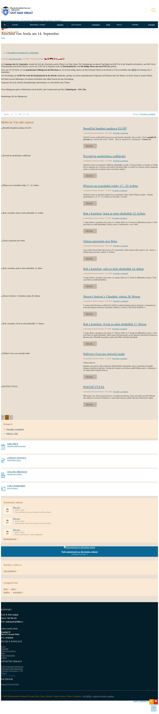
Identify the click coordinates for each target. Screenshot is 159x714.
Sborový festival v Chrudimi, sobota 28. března (111, 296)
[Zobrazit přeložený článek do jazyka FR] (53, 59)
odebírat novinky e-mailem (103, 696)
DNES (5, 589)
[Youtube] (156, 701)
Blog (3, 653)
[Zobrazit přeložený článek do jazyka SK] (61, 59)
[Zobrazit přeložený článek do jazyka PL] (58, 59)
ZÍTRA (13, 589)
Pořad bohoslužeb (8, 655)
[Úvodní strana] (5, 24)
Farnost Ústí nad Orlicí (10, 684)
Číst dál (89, 146)
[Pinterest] (20, 114)
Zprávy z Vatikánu (8, 675)
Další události (9, 539)
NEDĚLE (6, 592)
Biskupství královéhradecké (12, 669)
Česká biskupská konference (12, 667)
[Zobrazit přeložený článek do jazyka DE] (51, 59)
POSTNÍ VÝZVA (93, 387)
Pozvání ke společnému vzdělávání (104, 156)
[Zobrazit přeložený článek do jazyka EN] (48, 59)
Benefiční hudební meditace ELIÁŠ (104, 128)
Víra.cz (4, 673)
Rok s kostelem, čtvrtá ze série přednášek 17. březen (114, 324)
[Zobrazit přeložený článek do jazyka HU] (63, 59)
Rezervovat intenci (8, 651)
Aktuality (60, 25)
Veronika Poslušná (15, 59)
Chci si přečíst (9, 571)
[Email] (23, 114)
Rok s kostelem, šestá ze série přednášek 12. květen (114, 213)
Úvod (3, 38)
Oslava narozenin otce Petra (100, 241)
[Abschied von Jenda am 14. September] (22, 53)
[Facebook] (11, 114)
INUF (108, 25)
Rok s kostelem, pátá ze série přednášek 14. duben (113, 268)
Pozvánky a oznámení (147, 114)
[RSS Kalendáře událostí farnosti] (151, 701)
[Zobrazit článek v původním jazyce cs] (46, 59)
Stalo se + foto (12, 434)
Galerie (4, 658)
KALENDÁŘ (17, 592)
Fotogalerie (96, 25)
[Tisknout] (27, 114)
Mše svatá (16, 508)
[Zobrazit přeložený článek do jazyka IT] (56, 59)
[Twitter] (16, 114)
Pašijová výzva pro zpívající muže (104, 354)
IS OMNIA (87, 696)
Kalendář (151, 25)
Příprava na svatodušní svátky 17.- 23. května (110, 185)
